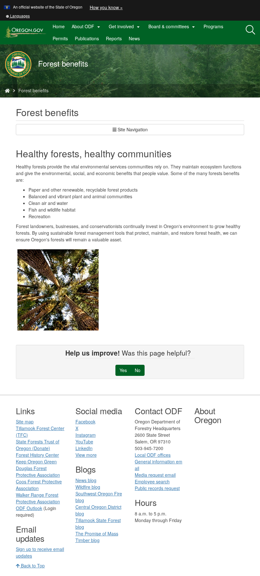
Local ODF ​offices (153, 455)
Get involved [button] (125, 26)
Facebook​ (85, 421)
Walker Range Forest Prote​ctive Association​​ (38, 498)
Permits (60, 38)
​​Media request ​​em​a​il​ (155, 475)
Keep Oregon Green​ (36, 461)
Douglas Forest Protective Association (38, 471)
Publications (87, 38)
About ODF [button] (87, 26)
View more (86, 455)
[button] (18, 15)
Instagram (85, 435)
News (134, 38)
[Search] (250, 30)
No (137, 370)
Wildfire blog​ (87, 487)
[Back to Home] (21, 64)
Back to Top (32, 565)
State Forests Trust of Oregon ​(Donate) (37, 444)
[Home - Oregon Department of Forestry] (7, 90)
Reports (114, 38)
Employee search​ (152, 481)
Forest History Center (37, 455)
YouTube (84, 441)
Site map (25, 421)
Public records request (157, 488)
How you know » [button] (106, 7)
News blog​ (85, 480)
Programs (213, 26)
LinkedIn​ (84, 448)
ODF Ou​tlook (29, 508)
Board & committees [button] (172, 26)
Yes (123, 370)
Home (59, 26)
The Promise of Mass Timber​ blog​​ (96, 536)
